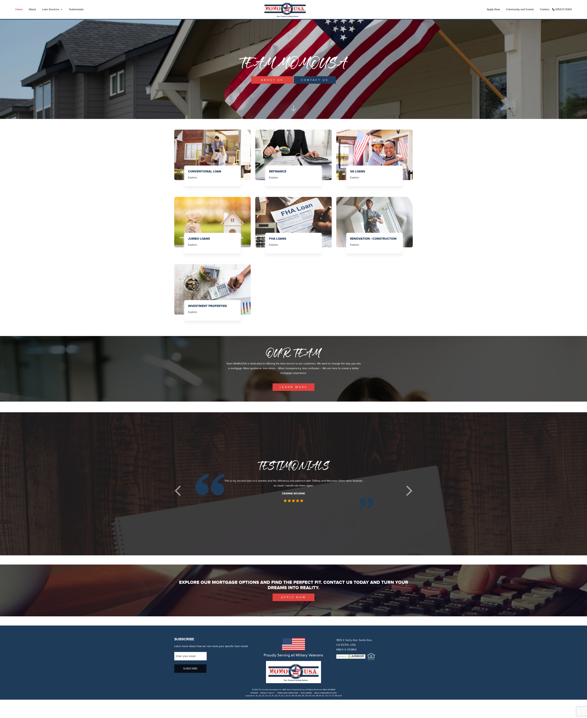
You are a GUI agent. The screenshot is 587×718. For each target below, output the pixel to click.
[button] (177, 490)
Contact (544, 9)
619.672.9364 (563, 9)
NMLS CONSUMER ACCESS (325, 693)
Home (19, 9)
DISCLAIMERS (306, 693)
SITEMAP (254, 693)
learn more (293, 387)
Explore (192, 177)
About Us (272, 80)
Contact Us (315, 80)
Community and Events (520, 9)
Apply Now (493, 9)
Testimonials (76, 9)
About (32, 9)
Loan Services (50, 9)
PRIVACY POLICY (267, 693)
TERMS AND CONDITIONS (287, 693)
